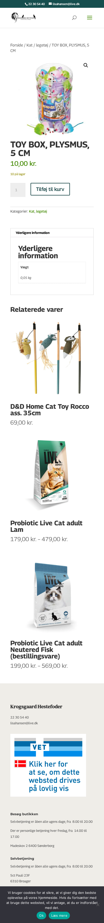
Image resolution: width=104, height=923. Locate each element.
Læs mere (59, 915)
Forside (16, 45)
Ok (41, 915)
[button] (85, 65)
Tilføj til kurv (50, 189)
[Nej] (97, 904)
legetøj (42, 45)
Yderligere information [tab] (33, 233)
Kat (30, 45)
